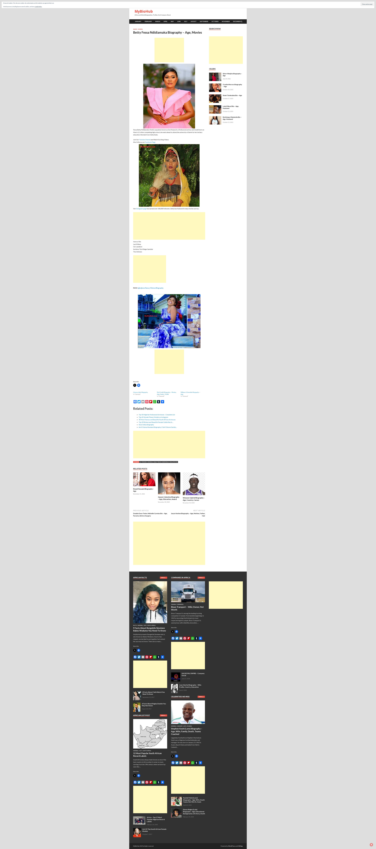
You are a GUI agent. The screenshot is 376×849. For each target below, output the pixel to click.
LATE (184, 726)
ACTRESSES (143, 462)
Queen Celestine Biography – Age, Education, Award (168, 498)
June (179, 21)
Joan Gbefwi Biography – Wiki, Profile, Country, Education (190, 686)
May (172, 21)
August (193, 21)
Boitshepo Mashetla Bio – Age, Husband (232, 118)
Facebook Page (150, 142)
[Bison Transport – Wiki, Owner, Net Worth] (188, 603)
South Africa (151, 625)
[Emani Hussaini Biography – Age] (144, 487)
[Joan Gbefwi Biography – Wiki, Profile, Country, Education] (174, 685)
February (148, 21)
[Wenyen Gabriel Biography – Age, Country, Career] (194, 495)
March (157, 21)
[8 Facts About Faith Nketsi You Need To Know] (137, 692)
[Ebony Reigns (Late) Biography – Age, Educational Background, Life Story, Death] (176, 810)
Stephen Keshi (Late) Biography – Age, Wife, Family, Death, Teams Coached (186, 731)
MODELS (150, 462)
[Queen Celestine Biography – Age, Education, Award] (169, 495)
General (140, 625)
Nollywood (174, 462)
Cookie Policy (38, 6)
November (226, 21)
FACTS (135, 625)
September (204, 21)
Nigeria (140, 29)
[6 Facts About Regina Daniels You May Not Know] (136, 704)
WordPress (231, 846)
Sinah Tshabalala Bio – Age (232, 95)
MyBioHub (144, 11)
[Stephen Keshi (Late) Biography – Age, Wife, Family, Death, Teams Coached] (188, 724)
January (138, 21)
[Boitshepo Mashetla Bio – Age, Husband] (215, 117)
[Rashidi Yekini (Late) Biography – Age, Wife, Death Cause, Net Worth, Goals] (176, 798)
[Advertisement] (169, 50)
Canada (173, 604)
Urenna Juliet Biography (140, 392)
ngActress (157, 462)
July (185, 21)
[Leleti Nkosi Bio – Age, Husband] (215, 106)
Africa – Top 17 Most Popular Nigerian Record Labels (156, 819)
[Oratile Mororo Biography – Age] (215, 85)
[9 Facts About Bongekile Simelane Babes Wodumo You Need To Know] (150, 623)
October (215, 21)
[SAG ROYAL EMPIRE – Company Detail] (175, 673)
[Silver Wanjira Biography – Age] (215, 74)
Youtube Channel (144, 140)
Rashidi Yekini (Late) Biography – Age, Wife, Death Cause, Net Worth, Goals (194, 800)
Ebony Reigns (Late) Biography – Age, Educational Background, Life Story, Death (194, 812)
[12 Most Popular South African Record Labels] (150, 749)
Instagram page (141, 209)
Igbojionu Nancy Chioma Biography (150, 288)
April (165, 21)
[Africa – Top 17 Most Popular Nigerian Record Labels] (139, 817)
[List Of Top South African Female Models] (137, 829)
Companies (180, 604)
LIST (140, 750)
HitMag (240, 846)
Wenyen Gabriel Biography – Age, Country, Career (194, 499)
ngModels (165, 462)
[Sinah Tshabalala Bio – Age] (215, 95)
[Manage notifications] (371, 844)
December (237, 21)
